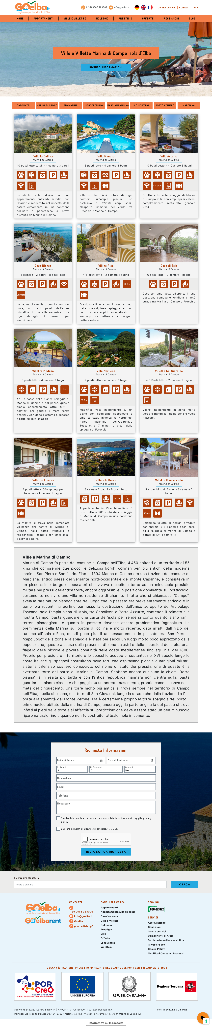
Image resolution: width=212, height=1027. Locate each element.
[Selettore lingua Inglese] (143, 7)
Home (20, 18)
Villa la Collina (43, 156)
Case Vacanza (109, 916)
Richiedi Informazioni (106, 67)
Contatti (184, 7)
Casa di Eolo (169, 265)
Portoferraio (94, 105)
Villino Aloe (106, 265)
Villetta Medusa (43, 371)
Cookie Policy (156, 949)
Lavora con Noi (167, 7)
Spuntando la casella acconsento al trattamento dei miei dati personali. (106, 820)
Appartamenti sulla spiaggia (118, 911)
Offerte (148, 18)
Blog (192, 18)
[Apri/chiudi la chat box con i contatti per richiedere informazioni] (203, 1018)
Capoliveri (23, 105)
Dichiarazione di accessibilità (166, 940)
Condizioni (154, 927)
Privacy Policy (156, 944)
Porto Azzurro (165, 105)
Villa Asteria (168, 156)
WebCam (106, 947)
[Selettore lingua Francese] (150, 7)
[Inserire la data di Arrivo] (101, 760)
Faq (196, 7)
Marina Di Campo (47, 105)
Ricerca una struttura (26, 877)
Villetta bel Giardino (169, 371)
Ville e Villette (75, 18)
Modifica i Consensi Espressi (166, 953)
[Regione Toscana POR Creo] (35, 986)
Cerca (184, 884)
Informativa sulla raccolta (106, 1023)
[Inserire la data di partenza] (152, 760)
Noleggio (102, 18)
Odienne (182, 1009)
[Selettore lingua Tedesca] (136, 7)
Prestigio (125, 18)
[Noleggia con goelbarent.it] (43, 919)
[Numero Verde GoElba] (156, 909)
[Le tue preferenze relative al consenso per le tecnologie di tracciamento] (206, 1021)
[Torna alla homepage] (32, 7)
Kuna (172, 1009)
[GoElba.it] (43, 908)
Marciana (189, 105)
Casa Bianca (43, 265)
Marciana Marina (118, 105)
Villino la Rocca (106, 480)
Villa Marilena (106, 371)
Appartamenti (44, 18)
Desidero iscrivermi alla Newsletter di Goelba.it (89, 828)
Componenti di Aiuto (161, 935)
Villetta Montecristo (169, 480)
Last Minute (108, 942)
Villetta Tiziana (43, 480)
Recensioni (171, 18)
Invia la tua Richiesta (106, 851)
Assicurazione (157, 922)
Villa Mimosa (106, 156)
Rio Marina (70, 105)
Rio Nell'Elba (141, 105)
